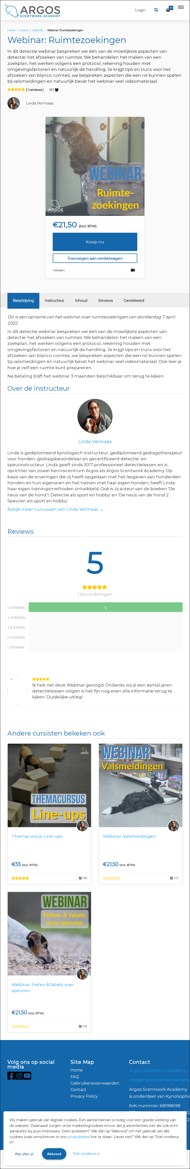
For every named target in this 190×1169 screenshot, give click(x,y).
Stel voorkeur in (86, 1153)
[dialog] (95, 584)
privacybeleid (78, 1137)
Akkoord (54, 1154)
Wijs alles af (24, 1154)
